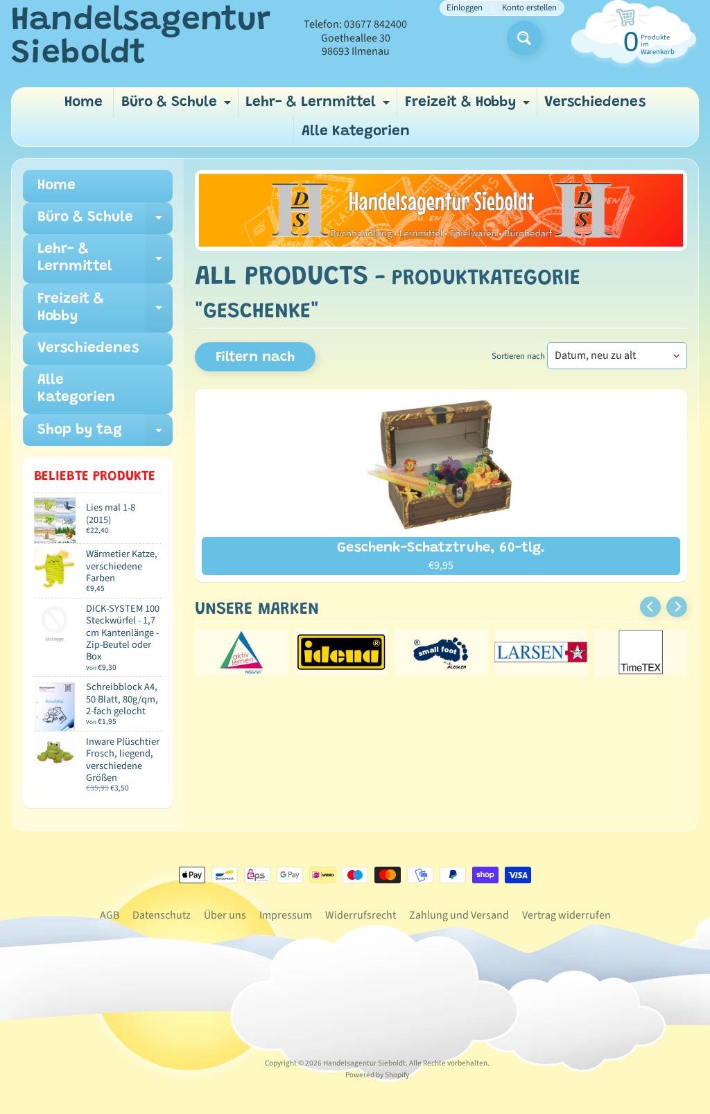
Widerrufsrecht (360, 915)
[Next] (676, 606)
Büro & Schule (177, 106)
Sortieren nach (518, 356)
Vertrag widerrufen (566, 915)
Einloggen (465, 7)
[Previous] (650, 606)
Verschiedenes (595, 103)
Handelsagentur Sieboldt (140, 38)
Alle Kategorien (356, 132)
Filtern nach (255, 357)
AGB (109, 915)
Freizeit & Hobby (469, 106)
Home (83, 103)
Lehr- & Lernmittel (319, 106)
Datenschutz (161, 915)
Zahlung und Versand (459, 915)
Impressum (285, 915)
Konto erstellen (529, 7)
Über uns (225, 915)
